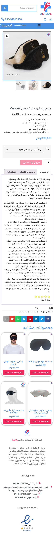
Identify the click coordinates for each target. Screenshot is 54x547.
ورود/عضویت (19, 25)
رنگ (47, 149)
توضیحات (44, 172)
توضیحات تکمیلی (28, 172)
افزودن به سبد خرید (31, 162)
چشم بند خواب (22, 311)
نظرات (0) (11, 172)
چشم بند (35, 311)
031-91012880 (13, 19)
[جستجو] (5, 8)
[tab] (44, 172)
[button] (39, 25)
